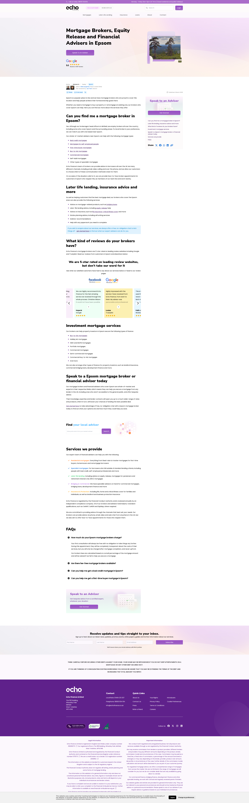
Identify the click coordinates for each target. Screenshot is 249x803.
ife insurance (97, 212)
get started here (83, 231)
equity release (101, 208)
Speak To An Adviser (80, 53)
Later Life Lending (105, 15)
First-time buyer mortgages (81, 148)
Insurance (123, 15)
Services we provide (154, 137)
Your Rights (154, 698)
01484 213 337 (119, 698)
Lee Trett (89, 88)
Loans (137, 15)
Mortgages (87, 15)
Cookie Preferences (174, 702)
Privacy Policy (155, 702)
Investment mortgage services (158, 129)
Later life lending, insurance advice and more (163, 124)
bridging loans (111, 204)
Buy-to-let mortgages (78, 151)
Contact (163, 15)
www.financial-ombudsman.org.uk (102, 788)
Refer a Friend (138, 709)
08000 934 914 (120, 702)
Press (135, 705)
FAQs (149, 140)
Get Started (164, 113)
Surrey (84, 84)
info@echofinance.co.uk (114, 705)
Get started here (72, 406)
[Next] (138, 303)
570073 (75, 756)
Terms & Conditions (157, 705)
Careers (153, 709)
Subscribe (169, 642)
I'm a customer (92, 8)
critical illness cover (110, 212)
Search (106, 431)
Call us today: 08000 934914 (78, 2)
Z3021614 (93, 759)
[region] (164, 123)
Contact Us (137, 702)
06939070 (71, 746)
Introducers (171, 698)
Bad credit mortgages (78, 140)
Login (179, 8)
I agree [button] (172, 797)
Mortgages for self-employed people (84, 144)
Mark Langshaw (85, 86)
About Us (136, 698)
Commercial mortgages (79, 155)
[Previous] (69, 303)
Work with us (107, 8)
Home (68, 84)
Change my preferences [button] (186, 797)
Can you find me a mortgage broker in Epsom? (164, 121)
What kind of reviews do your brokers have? (163, 126)
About (149, 15)
